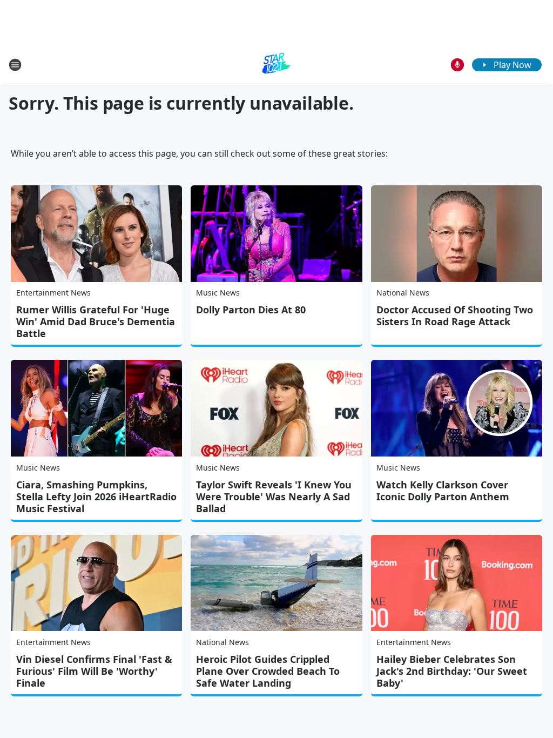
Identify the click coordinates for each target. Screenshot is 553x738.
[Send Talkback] (457, 64)
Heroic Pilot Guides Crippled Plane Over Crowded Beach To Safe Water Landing (268, 671)
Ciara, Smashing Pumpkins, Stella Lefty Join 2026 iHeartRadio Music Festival (96, 496)
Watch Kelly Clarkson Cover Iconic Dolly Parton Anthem (442, 490)
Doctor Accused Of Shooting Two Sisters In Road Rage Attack (454, 315)
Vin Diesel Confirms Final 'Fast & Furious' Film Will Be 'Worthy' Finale (94, 671)
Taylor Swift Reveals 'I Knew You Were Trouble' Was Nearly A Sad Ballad (274, 496)
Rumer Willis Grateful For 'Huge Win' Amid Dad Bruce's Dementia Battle (95, 321)
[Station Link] (276, 64)
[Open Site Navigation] (15, 64)
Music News (218, 292)
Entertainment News (53, 292)
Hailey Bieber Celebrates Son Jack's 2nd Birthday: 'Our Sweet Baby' (451, 671)
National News (402, 292)
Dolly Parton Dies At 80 (251, 310)
